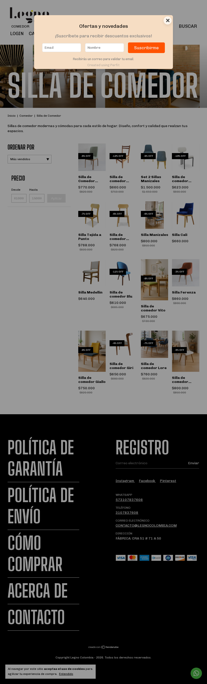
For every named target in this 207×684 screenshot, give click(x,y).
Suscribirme (146, 47)
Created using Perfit (103, 65)
